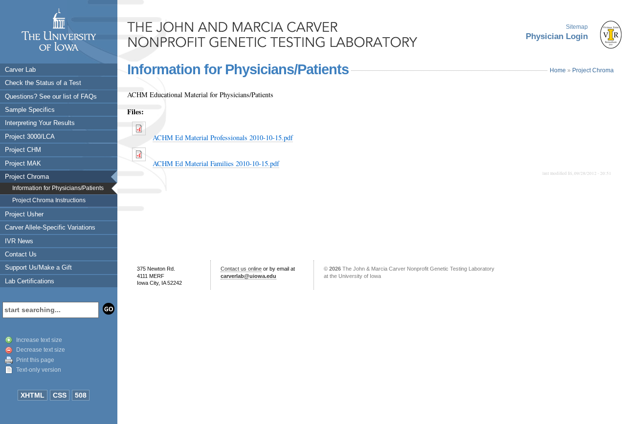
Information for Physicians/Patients (58, 188)
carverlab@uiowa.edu (248, 276)
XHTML (33, 395)
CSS (60, 395)
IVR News (19, 241)
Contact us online (241, 269)
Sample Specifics (30, 109)
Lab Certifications (29, 281)
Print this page (35, 360)
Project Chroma (27, 176)
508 (81, 395)
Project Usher (24, 214)
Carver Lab (20, 69)
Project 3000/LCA (30, 136)
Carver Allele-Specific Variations (50, 227)
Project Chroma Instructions (49, 200)
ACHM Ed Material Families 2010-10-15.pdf (216, 163)
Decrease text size (40, 349)
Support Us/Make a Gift (38, 267)
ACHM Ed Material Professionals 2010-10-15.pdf (223, 137)
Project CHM (23, 149)
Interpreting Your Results (40, 123)
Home (558, 70)
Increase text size (39, 340)
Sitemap (577, 26)
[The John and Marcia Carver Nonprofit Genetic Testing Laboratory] (274, 34)
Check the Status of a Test (43, 82)
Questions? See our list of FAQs (51, 96)
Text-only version (38, 369)
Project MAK (23, 163)
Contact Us (21, 254)
